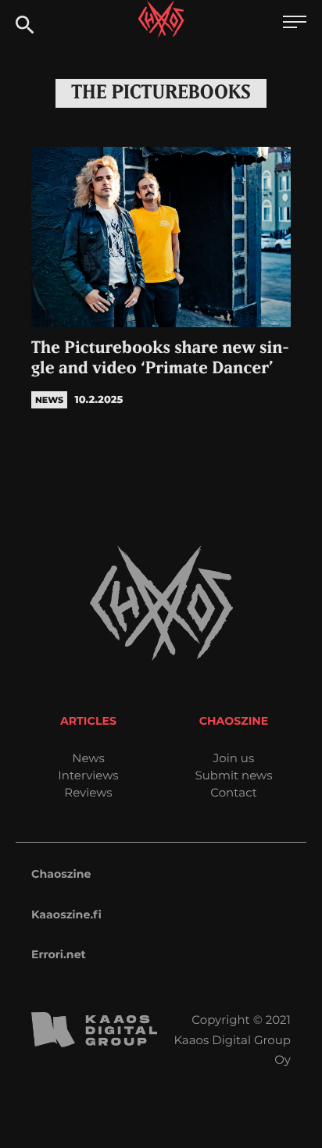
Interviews (88, 775)
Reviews (88, 792)
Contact (233, 792)
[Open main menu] (294, 24)
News (88, 758)
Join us (233, 758)
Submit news (234, 775)
